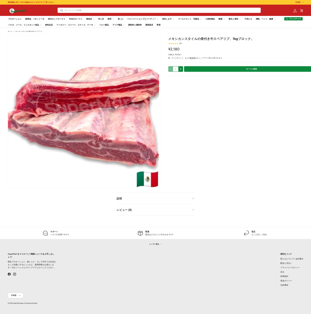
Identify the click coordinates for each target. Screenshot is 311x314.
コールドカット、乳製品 (188, 19)
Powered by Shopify (30, 303)
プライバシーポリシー (290, 267)
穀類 (220, 19)
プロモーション (15, 19)
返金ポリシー (286, 281)
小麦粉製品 (210, 19)
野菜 (159, 25)
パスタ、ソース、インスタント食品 (23, 25)
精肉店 (89, 19)
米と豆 (101, 19)
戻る (282, 272)
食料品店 (49, 25)
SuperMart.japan (18, 303)
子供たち (248, 19)
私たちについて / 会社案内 (291, 259)
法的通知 (284, 285)
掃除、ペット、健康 (264, 19)
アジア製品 (117, 25)
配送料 (192, 58)
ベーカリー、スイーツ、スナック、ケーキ (74, 25)
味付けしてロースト (56, 19)
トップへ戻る (154, 244)
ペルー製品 (104, 25)
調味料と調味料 (135, 25)
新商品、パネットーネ (34, 19)
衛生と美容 (233, 19)
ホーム (10, 31)
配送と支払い (286, 263)
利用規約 (284, 276)
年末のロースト (76, 19)
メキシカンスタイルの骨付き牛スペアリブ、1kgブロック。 (28, 31)
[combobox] (159, 10)
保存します (167, 19)
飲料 (110, 19)
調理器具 (149, 25)
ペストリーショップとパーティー (141, 19)
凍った (121, 19)
